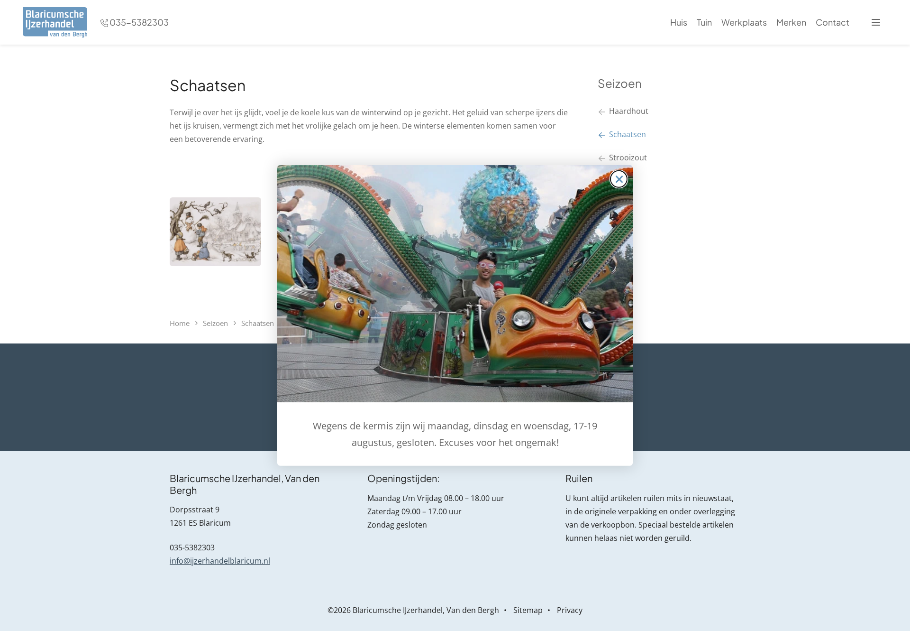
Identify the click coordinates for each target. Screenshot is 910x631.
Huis (678, 22)
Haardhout (628, 111)
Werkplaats (744, 22)
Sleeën (621, 181)
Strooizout (628, 157)
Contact (832, 22)
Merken (791, 22)
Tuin (704, 22)
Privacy (569, 610)
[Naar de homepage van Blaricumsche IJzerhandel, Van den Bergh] (55, 22)
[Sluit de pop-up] (618, 179)
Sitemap (528, 610)
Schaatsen (627, 134)
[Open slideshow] (215, 231)
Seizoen (620, 83)
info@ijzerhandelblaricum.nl (220, 561)
